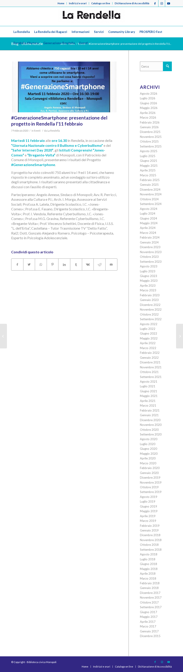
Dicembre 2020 (150, 420)
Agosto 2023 (148, 266)
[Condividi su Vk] (88, 264)
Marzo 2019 (148, 521)
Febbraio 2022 (150, 352)
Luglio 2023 (147, 271)
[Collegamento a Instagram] (161, 3)
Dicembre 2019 (150, 477)
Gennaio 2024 (149, 242)
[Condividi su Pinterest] (52, 264)
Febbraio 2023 (150, 295)
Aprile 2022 (148, 343)
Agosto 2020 (148, 439)
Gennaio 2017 (149, 631)
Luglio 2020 (147, 444)
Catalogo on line (100, 3)
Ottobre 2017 (149, 602)
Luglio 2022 (147, 329)
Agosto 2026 (148, 93)
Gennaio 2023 (149, 300)
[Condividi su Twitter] (29, 264)
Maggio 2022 (149, 338)
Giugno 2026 (148, 103)
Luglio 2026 (147, 98)
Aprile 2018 (148, 573)
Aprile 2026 (148, 113)
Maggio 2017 (149, 617)
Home (61, 3)
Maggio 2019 (149, 511)
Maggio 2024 (149, 223)
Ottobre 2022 (149, 314)
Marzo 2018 (148, 578)
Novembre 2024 (151, 194)
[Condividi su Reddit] (99, 264)
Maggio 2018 (149, 569)
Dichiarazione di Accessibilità (132, 3)
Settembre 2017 (151, 607)
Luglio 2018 (147, 559)
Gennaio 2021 (149, 415)
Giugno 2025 (148, 160)
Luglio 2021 (147, 386)
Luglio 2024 (147, 213)
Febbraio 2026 (150, 122)
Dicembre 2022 (150, 305)
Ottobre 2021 (149, 372)
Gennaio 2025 (149, 184)
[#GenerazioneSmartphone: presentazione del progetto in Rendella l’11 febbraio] (64, 87)
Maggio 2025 (149, 165)
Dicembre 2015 (150, 636)
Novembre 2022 (151, 309)
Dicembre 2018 (150, 535)
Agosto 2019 (148, 497)
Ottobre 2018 (149, 544)
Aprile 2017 (148, 621)
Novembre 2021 (151, 367)
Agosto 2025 (148, 151)
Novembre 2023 (151, 252)
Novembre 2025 (151, 137)
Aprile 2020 (148, 458)
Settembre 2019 (151, 492)
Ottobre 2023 (149, 256)
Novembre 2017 (151, 597)
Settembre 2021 (151, 377)
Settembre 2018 (151, 549)
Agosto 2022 (148, 324)
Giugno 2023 (148, 276)
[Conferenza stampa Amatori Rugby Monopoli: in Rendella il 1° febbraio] (3, 336)
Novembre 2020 (151, 425)
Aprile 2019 (148, 516)
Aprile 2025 (148, 170)
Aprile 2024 (148, 228)
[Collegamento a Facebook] (155, 3)
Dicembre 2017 (150, 593)
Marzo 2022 (148, 348)
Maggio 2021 (149, 396)
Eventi (37, 130)
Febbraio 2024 (150, 237)
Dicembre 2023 (150, 247)
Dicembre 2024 (150, 189)
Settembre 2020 (151, 434)
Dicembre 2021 (150, 362)
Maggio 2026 (149, 108)
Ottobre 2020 (149, 429)
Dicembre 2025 (150, 132)
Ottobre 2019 (149, 487)
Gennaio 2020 (149, 473)
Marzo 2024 (148, 233)
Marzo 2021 (148, 405)
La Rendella (53, 130)
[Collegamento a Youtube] (168, 3)
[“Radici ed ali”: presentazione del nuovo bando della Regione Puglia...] (179, 336)
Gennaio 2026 (149, 127)
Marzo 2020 (148, 463)
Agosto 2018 (148, 554)
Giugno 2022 (148, 333)
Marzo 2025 (148, 175)
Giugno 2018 (148, 564)
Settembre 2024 (151, 204)
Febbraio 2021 (150, 410)
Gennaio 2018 (149, 588)
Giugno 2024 (148, 218)
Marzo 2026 (148, 117)
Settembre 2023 (151, 261)
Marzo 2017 (148, 626)
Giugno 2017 (148, 612)
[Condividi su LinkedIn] (64, 264)
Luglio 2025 (147, 156)
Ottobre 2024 (149, 199)
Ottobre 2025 (149, 141)
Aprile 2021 (148, 401)
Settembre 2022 (151, 319)
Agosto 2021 (148, 381)
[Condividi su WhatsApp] (41, 264)
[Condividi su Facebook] (17, 264)
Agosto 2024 (148, 209)
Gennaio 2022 (149, 357)
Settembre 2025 (151, 146)
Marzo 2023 (148, 290)
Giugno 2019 (148, 506)
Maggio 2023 (149, 280)
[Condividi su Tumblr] (76, 264)
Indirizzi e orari (78, 3)
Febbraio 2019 (150, 525)
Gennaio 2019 (149, 530)
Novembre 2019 (151, 482)
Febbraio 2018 (150, 583)
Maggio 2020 (149, 453)
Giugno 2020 (148, 448)
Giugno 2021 (148, 391)
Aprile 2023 (148, 285)
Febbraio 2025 (150, 180)
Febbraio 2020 (150, 468)
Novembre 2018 (151, 540)
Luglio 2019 (147, 501)
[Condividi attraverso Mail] (111, 264)
